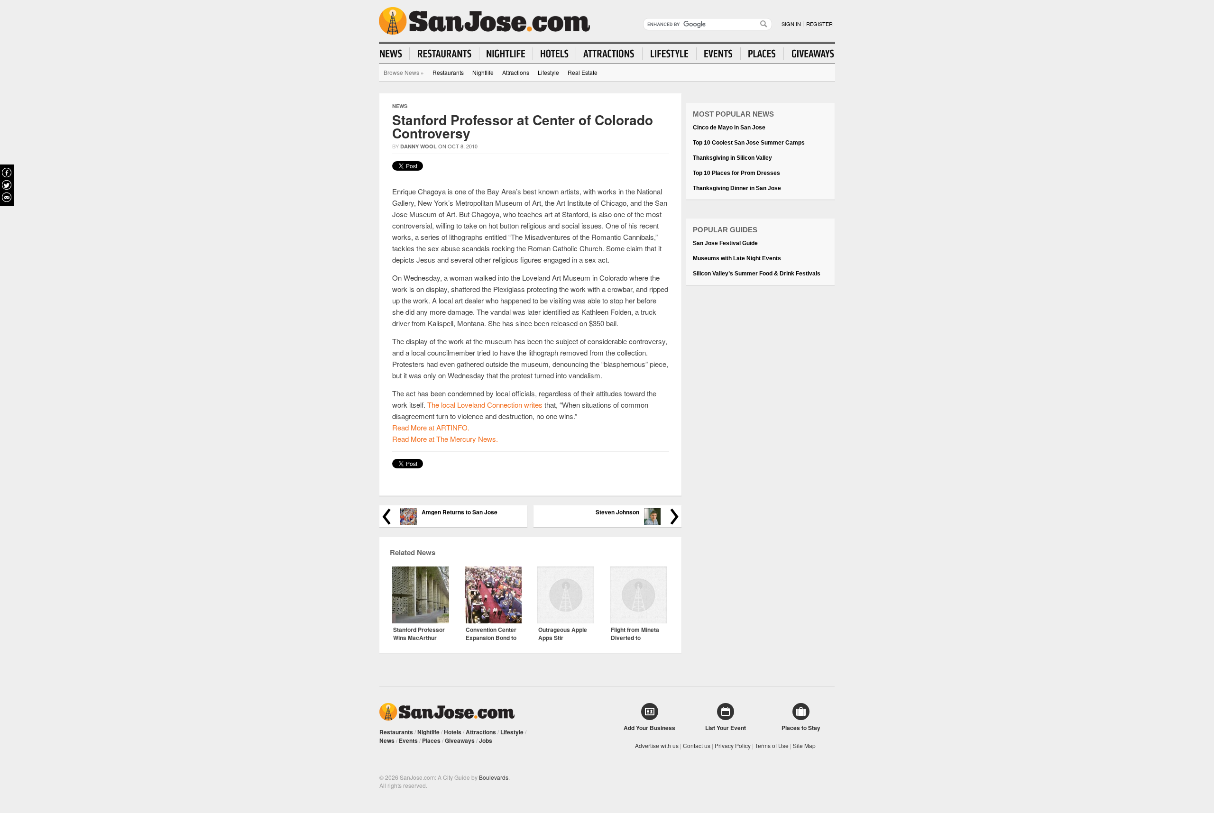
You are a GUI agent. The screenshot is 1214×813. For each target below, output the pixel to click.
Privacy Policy (733, 745)
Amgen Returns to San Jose (459, 512)
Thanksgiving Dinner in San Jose (737, 188)
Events (408, 740)
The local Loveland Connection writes (485, 405)
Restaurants (448, 72)
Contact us (696, 745)
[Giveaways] (809, 53)
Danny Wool (418, 146)
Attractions (515, 72)
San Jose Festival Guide (725, 243)
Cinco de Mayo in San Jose (729, 127)
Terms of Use (772, 745)
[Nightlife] (506, 53)
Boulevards (493, 777)
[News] (395, 53)
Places (431, 740)
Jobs (485, 740)
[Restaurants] (444, 53)
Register (819, 23)
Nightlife (483, 72)
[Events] (719, 53)
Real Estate (583, 72)
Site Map (804, 745)
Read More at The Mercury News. (445, 439)
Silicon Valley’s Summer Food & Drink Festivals (756, 273)
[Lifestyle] (670, 53)
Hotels (452, 732)
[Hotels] (554, 53)
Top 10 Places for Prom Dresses (736, 173)
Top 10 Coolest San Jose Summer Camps (749, 142)
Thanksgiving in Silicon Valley (732, 158)
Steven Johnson (617, 512)
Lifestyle (548, 72)
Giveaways (460, 740)
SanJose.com (484, 21)
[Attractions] (609, 53)
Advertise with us (657, 745)
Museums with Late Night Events (737, 258)
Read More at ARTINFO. (430, 427)
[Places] (762, 53)
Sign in (791, 23)
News (399, 106)
